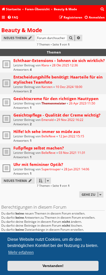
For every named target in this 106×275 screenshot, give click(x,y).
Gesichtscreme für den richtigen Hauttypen (56, 98)
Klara (45, 65)
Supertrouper (51, 169)
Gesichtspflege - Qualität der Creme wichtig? (56, 115)
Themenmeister (53, 103)
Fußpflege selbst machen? (38, 147)
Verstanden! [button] (53, 266)
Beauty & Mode (21, 30)
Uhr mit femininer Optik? (38, 164)
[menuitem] (102, 9)
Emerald (47, 120)
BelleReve (48, 136)
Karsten (46, 87)
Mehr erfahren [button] (21, 252)
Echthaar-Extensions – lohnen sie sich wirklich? (59, 60)
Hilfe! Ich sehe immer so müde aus (46, 131)
